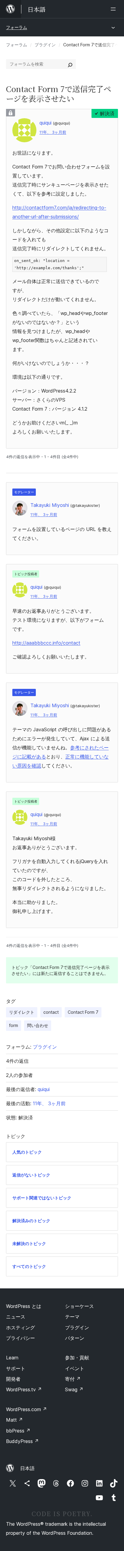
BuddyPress (22, 1441)
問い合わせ (37, 1025)
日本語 (27, 1468)
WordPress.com (26, 1409)
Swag (74, 1389)
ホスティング (20, 1327)
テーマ (72, 1317)
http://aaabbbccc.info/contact (46, 643)
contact (51, 1012)
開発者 (13, 1379)
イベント (74, 1368)
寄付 (73, 1379)
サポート (15, 1368)
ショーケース (79, 1306)
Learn (12, 1358)
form (13, 1025)
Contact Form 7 (83, 1012)
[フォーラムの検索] (70, 64)
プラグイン (45, 44)
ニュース (15, 1317)
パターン (74, 1338)
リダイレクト (21, 1012)
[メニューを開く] (114, 9)
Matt (14, 1420)
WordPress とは (23, 1306)
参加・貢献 (77, 1358)
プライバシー (20, 1338)
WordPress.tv (24, 1389)
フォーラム (16, 27)
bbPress (18, 1431)
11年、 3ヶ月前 (52, 132)
